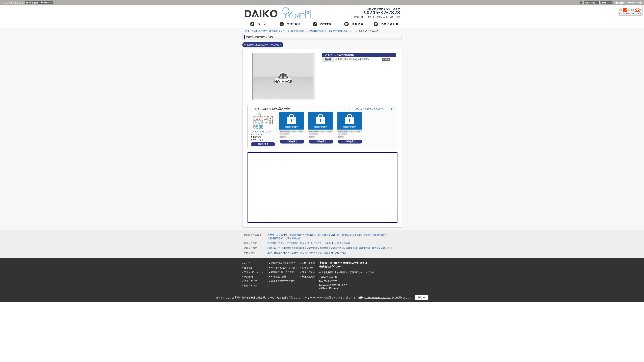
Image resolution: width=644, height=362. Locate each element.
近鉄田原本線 (284, 248)
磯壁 (302, 243)
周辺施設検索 (308, 276)
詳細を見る (263, 144)
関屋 (344, 252)
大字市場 (271, 243)
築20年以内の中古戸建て (283, 281)
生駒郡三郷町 (378, 235)
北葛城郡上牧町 (312, 235)
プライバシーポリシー (255, 272)
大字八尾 (346, 243)
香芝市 (270, 235)
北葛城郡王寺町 (275, 238)
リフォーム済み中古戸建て (284, 267)
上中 (287, 243)
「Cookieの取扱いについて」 (378, 297)
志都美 (303, 252)
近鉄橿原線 (351, 248)
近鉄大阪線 (299, 248)
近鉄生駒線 (312, 248)
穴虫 (280, 243)
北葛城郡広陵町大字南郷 (261, 132)
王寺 (269, 252)
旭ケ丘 (318, 243)
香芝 (320, 252)
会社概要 (248, 267)
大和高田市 (281, 235)
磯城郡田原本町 (345, 235)
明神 (337, 243)
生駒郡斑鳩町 (328, 235)
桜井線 (375, 248)
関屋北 (294, 243)
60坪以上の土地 (278, 276)
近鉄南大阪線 (337, 248)
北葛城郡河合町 (292, 238)
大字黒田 (328, 243)
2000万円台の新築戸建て (283, 263)
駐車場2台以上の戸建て (282, 272)
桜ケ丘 (310, 243)
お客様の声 (307, 267)
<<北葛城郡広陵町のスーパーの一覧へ (263, 44)
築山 (337, 252)
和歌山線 (271, 248)
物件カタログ (250, 285)
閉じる (421, 297)
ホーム (247, 263)
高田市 (312, 252)
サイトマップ (250, 281)
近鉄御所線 (364, 248)
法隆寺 (294, 252)
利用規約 (248, 276)
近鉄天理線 (386, 248)
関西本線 (324, 248)
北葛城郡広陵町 (362, 235)
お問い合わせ (308, 263)
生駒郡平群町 (295, 235)
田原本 (286, 252)
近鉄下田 (328, 252)
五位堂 (277, 252)
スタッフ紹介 (308, 272)
